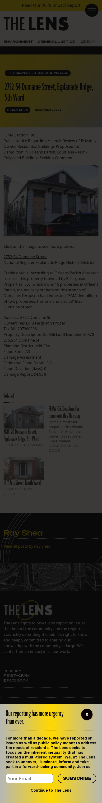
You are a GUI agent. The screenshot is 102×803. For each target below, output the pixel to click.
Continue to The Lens (51, 790)
